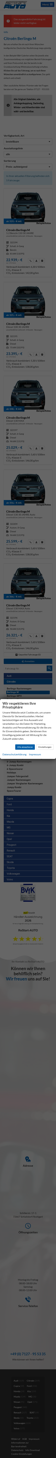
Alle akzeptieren (25, 747)
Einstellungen (44, 747)
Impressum (35, 754)
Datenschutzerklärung (14, 754)
